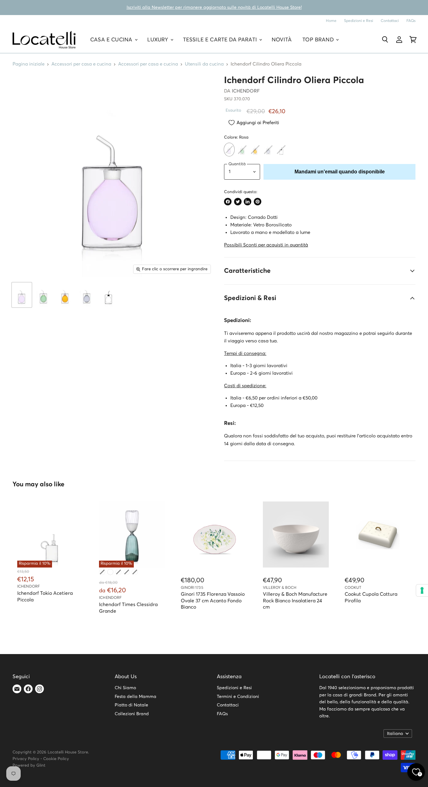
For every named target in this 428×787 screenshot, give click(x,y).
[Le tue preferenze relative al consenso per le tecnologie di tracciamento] (422, 590)
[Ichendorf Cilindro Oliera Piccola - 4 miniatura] (87, 295)
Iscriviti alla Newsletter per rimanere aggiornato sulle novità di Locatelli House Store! (214, 7)
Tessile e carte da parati (220, 39)
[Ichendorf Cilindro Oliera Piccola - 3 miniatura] (65, 295)
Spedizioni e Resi (358, 21)
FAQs (410, 21)
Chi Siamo (125, 688)
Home (331, 21)
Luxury (158, 39)
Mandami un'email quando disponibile (340, 171)
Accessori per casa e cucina (81, 64)
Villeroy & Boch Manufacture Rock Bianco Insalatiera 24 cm (295, 601)
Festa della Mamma (135, 697)
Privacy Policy (26, 759)
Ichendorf (246, 91)
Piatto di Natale (131, 705)
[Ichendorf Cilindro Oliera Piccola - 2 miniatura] (43, 295)
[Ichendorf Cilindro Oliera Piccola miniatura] (22, 295)
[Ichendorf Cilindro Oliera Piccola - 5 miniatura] (108, 295)
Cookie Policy (56, 759)
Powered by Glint (29, 765)
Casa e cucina (112, 39)
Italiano (395, 734)
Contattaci (390, 21)
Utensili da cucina (204, 64)
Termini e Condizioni (238, 697)
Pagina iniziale (28, 64)
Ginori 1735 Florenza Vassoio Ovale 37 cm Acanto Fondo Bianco (213, 601)
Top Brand (318, 39)
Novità (282, 39)
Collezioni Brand (132, 714)
